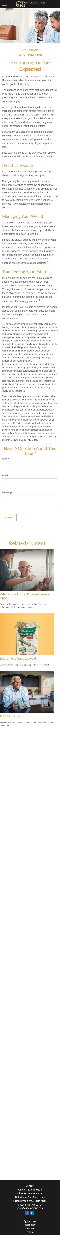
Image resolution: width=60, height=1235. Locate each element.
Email (5, 475)
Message (7, 492)
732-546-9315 (34, 1189)
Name (5, 458)
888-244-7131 (35, 1193)
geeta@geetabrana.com (30, 1208)
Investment (30, 1228)
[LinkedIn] (32, 1213)
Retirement (30, 1224)
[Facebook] (27, 1213)
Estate (30, 1232)
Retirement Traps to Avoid (18, 658)
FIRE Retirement (11, 716)
